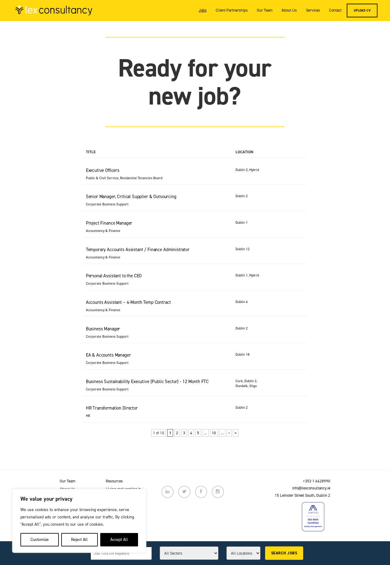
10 (214, 432)
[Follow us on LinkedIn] (167, 492)
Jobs (203, 10)
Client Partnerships (232, 10)
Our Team (264, 10)
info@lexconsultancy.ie (311, 488)
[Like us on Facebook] (201, 492)
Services (313, 10)
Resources (114, 481)
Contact (335, 10)
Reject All (79, 539)
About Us (289, 10)
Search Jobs (284, 553)
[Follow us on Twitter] (184, 492)
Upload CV (362, 10)
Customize (39, 539)
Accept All (119, 539)
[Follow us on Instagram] (218, 492)
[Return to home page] (54, 10)
